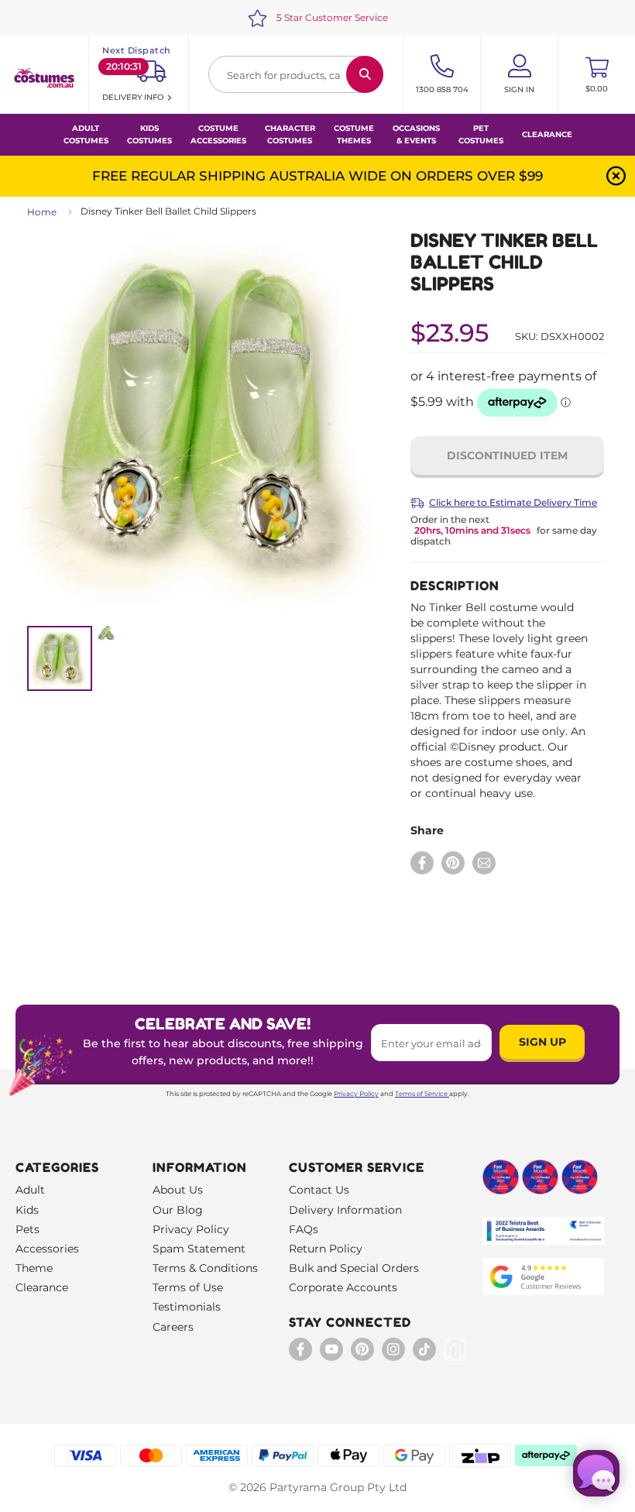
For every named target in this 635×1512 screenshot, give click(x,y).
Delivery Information (345, 1210)
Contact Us (319, 1190)
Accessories (47, 1249)
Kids (27, 1210)
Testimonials (187, 1307)
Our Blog (178, 1210)
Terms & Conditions (205, 1268)
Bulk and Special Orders (354, 1268)
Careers (173, 1327)
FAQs (303, 1229)
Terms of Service (421, 1094)
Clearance (547, 134)
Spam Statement (199, 1249)
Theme (34, 1268)
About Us (178, 1190)
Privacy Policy (356, 1094)
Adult (30, 1190)
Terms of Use (188, 1287)
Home (42, 212)
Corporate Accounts (343, 1287)
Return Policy (325, 1249)
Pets (27, 1229)
